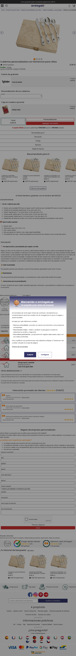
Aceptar (30, 355)
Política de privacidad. (20, 347)
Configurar (45, 355)
